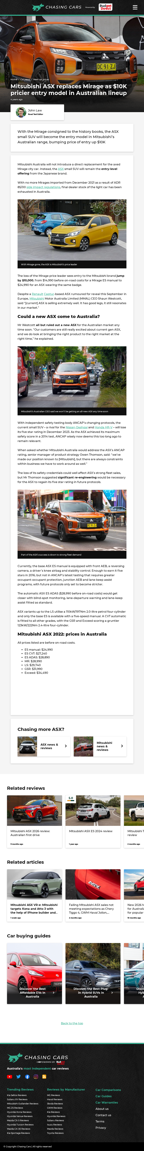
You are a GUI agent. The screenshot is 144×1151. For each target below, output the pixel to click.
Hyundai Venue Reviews (19, 1116)
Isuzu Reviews (54, 1124)
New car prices (41, 79)
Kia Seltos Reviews (17, 1095)
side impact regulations (43, 187)
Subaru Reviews (55, 1120)
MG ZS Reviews (15, 1108)
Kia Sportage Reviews (18, 1133)
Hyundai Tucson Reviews (20, 1124)
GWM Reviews (54, 1108)
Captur (49, 294)
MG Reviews (53, 1095)
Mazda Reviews (55, 1129)
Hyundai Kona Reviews (19, 1112)
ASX (61, 169)
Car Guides (104, 1096)
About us (102, 1109)
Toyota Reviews (55, 1133)
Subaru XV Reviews (17, 1099)
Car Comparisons (108, 1090)
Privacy (101, 1127)
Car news (25, 79)
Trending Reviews (20, 1089)
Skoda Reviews (55, 1103)
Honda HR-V (103, 427)
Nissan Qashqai (77, 427)
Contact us (103, 1115)
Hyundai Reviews (56, 1116)
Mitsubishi (37, 298)
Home (14, 79)
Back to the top (72, 1023)
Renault (37, 294)
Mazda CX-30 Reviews (18, 1129)
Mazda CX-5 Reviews (18, 1120)
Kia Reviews (53, 1112)
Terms (100, 1121)
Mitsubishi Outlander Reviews (22, 1103)
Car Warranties (107, 1102)
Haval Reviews (54, 1099)
